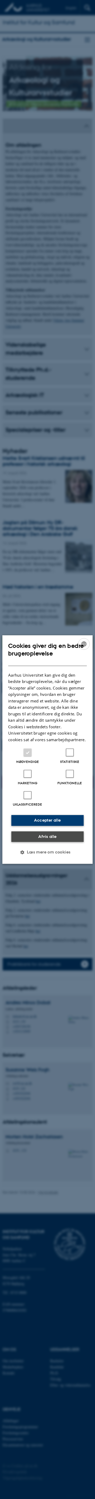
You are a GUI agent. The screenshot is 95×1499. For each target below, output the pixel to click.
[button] (47, 852)
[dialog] (47, 749)
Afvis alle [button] (47, 836)
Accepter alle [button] (47, 820)
